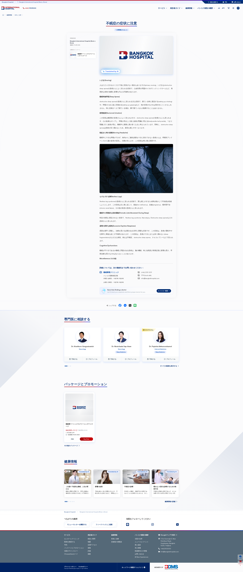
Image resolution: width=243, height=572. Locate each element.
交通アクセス (92, 545)
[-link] (127, 524)
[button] (221, 8)
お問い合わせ (139, 554)
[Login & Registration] (233, 8)
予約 (65, 545)
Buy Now (86, 439)
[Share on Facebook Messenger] (125, 305)
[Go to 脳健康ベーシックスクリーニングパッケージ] (79, 407)
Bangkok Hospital (70, 512)
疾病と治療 (115, 539)
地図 (89, 542)
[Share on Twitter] (130, 305)
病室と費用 (91, 539)
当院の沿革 (138, 539)
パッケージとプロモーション (74, 548)
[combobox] (105, 2)
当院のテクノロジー (71, 551)
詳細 (72, 439)
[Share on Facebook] (120, 305)
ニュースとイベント (141, 542)
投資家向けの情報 (141, 551)
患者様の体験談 (116, 542)
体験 (89, 554)
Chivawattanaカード (71, 554)
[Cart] (228, 8)
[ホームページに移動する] (11, 8)
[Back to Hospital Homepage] (3, 15)
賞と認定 (138, 545)
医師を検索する (69, 542)
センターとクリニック (71, 539)
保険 (89, 548)
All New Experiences (141, 557)
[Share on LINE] (135, 305)
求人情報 (138, 548)
